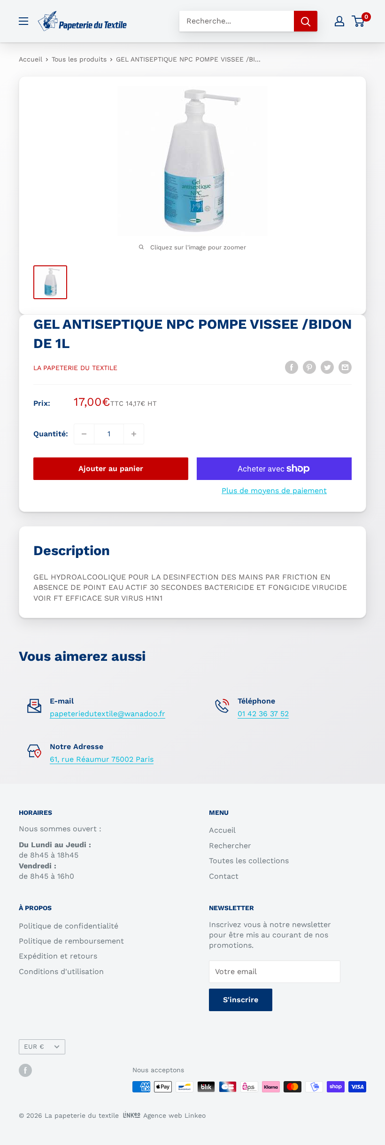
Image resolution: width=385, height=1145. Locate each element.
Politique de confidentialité (68, 925)
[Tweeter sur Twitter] (327, 367)
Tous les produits (79, 59)
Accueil (30, 59)
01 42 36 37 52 (263, 713)
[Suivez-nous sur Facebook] (25, 1070)
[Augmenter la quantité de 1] (134, 434)
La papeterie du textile (75, 367)
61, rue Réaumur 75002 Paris (102, 759)
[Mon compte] (339, 21)
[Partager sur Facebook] (291, 367)
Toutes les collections (249, 860)
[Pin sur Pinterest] (309, 367)
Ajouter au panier (110, 468)
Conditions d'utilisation (61, 971)
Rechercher (230, 845)
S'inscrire (240, 999)
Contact (224, 876)
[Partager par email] (345, 367)
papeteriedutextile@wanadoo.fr (107, 713)
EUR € (34, 1046)
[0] (358, 21)
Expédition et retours (58, 956)
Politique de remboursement (71, 940)
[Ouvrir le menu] (23, 21)
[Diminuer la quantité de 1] (84, 434)
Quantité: (50, 433)
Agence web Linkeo (174, 1115)
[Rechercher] (305, 21)
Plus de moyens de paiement (274, 490)
